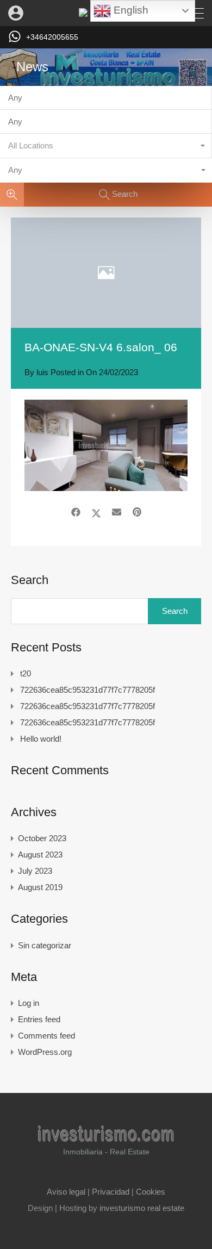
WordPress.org (45, 1052)
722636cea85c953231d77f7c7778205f (87, 689)
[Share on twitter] (96, 512)
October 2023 (42, 838)
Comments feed (46, 1035)
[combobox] (106, 146)
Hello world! (40, 738)
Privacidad (110, 1191)
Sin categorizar (44, 945)
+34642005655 (52, 37)
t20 (25, 673)
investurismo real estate (141, 1208)
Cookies (150, 1191)
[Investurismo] (106, 1136)
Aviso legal (66, 1191)
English (129, 10)
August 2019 (40, 887)
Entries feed (39, 1019)
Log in (28, 1003)
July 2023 (35, 870)
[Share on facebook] (75, 512)
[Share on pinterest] (137, 512)
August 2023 (40, 854)
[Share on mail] (116, 512)
